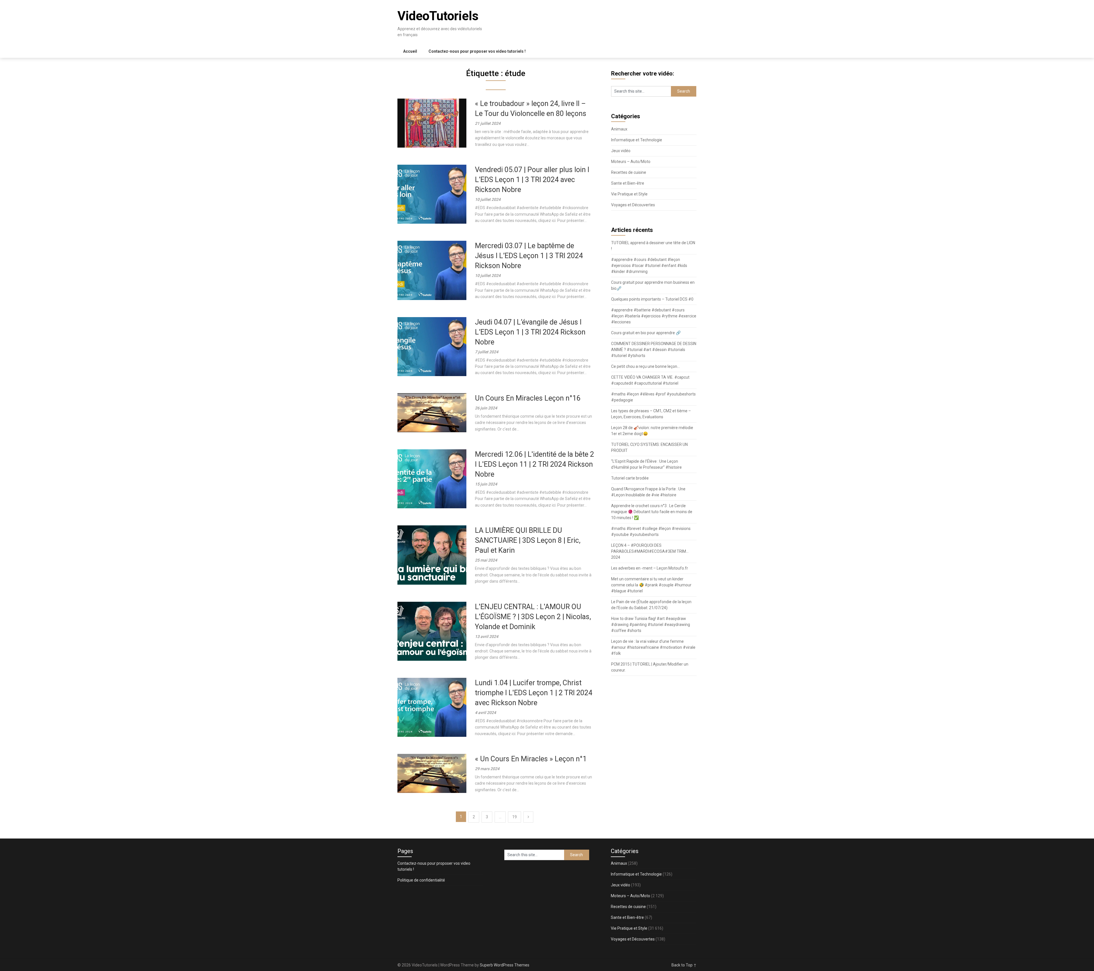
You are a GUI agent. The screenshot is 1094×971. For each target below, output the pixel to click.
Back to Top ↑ (684, 965)
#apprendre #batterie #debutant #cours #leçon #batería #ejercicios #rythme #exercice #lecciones (653, 316)
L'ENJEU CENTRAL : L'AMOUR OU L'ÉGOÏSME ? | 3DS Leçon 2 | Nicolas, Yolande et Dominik (533, 617)
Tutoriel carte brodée (630, 478)
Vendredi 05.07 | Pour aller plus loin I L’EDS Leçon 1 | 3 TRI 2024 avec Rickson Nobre (532, 180)
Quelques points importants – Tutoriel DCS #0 (652, 299)
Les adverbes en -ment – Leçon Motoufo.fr (649, 568)
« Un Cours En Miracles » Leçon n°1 (531, 759)
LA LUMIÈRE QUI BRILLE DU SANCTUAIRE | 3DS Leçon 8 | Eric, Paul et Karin (527, 540)
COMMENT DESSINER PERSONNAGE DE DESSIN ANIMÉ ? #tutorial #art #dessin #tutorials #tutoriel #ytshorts (653, 349)
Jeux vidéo (620, 150)
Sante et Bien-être (627, 183)
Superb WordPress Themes (504, 965)
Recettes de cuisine (628, 172)
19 (514, 817)
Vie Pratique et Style (629, 194)
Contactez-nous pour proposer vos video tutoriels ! (477, 51)
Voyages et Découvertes (633, 205)
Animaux (619, 129)
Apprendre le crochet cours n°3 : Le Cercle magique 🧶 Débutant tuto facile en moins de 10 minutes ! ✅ (651, 511)
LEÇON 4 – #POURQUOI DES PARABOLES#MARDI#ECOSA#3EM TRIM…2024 (650, 551)
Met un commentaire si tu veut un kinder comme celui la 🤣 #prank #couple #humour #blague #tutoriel (651, 585)
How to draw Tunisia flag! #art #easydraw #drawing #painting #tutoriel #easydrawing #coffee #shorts (650, 624)
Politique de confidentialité (421, 880)
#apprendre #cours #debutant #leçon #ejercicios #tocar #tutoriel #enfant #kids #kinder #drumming (649, 265)
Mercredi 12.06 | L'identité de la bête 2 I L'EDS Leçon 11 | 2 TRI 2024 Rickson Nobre (534, 464)
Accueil (410, 51)
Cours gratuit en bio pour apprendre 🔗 (646, 333)
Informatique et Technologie (636, 140)
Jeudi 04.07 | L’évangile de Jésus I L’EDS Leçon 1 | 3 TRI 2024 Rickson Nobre (530, 332)
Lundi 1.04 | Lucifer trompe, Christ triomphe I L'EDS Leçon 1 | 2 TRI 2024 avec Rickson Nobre (533, 693)
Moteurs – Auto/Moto (630, 161)
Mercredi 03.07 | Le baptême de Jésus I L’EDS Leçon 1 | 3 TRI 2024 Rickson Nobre (529, 256)
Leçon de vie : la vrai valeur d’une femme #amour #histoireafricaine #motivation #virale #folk (653, 647)
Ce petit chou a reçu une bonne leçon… (645, 366)
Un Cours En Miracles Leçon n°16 (527, 398)
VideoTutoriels (438, 16)
